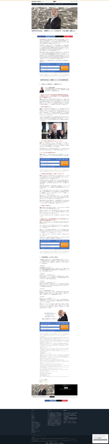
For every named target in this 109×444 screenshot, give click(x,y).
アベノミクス (55, 424)
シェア (40, 36)
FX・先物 (33, 415)
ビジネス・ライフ (34, 418)
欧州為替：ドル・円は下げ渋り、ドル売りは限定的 (70, 422)
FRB (54, 417)
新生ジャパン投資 (51, 74)
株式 (32, 414)
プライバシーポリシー (49, 71)
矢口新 (56, 417)
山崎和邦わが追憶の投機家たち (35, 422)
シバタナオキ (53, 419)
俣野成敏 (59, 424)
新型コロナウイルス (55, 418)
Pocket (69, 36)
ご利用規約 (42, 71)
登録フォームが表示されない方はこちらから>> (62, 249)
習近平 (51, 425)
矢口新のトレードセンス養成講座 (36, 425)
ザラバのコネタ (33, 432)
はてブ (49, 36)
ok (100, 439)
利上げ (52, 417)
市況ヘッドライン (34, 421)
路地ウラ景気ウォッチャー (35, 428)
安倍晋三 (50, 417)
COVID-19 (52, 424)
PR (75, 33)
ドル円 (49, 425)
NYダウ (50, 424)
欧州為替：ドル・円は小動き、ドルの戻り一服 (69, 421)
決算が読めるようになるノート (56, 425)
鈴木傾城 (51, 418)
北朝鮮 (59, 418)
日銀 (50, 419)
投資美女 (33, 429)
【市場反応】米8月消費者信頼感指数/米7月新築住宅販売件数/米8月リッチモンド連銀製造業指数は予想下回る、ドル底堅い (70, 419)
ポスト (60, 36)
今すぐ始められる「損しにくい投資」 (48, 1)
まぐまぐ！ (44, 435)
